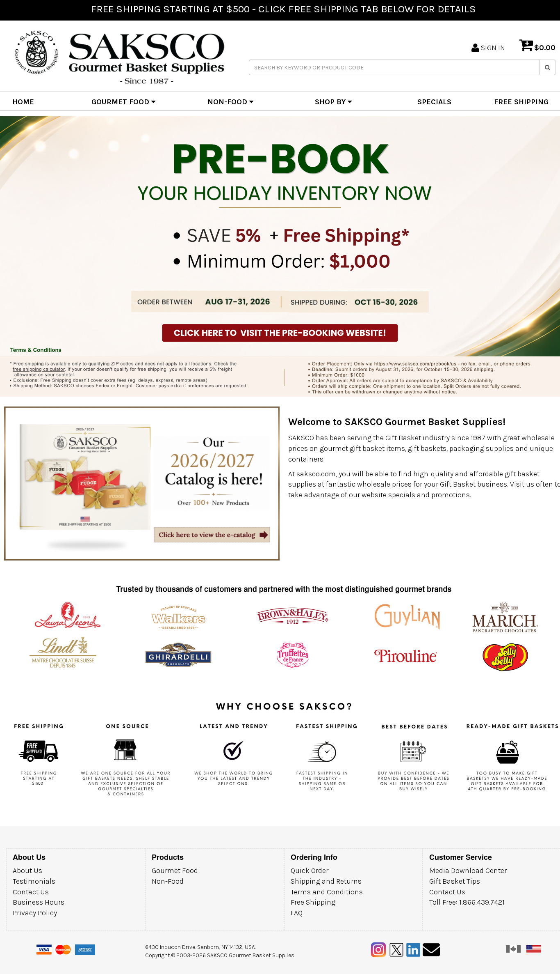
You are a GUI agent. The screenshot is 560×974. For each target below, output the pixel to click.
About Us (27, 870)
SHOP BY (331, 101)
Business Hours (38, 902)
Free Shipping (313, 902)
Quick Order (309, 870)
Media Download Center (468, 870)
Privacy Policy (35, 912)
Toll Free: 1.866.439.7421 (467, 902)
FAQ (297, 912)
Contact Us (31, 891)
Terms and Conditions (327, 891)
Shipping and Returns (326, 881)
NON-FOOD (228, 101)
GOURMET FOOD (121, 101)
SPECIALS (434, 101)
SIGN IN (492, 47)
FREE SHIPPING (521, 101)
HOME (23, 101)
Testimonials (34, 881)
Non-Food (168, 881)
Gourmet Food (175, 870)
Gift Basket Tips (454, 881)
